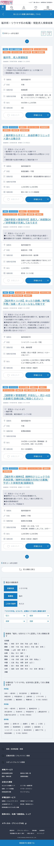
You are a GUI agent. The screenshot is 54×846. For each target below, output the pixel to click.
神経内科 (7, 696)
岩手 (17, 644)
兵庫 (21, 659)
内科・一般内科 (9, 693)
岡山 (17, 662)
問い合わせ (37, 2)
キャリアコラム (25, 792)
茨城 (32, 647)
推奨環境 (42, 830)
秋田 (26, 644)
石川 (7, 615)
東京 (12, 647)
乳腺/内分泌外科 (10, 715)
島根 (26, 662)
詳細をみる (38, 115)
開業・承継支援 (6, 776)
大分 (31, 669)
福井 (21, 653)
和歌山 (36, 659)
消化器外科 (8, 712)
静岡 (21, 656)
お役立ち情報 (7, 782)
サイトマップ (40, 833)
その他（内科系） (42, 699)
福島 (35, 644)
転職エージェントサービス (10, 801)
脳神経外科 (33, 708)
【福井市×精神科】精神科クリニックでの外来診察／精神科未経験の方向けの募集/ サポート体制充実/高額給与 (26, 480)
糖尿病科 (19, 699)
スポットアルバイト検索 (15, 762)
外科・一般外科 (9, 708)
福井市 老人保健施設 (15, 57)
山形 (31, 644)
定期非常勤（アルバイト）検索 (18, 755)
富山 (12, 653)
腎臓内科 (29, 699)
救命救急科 (28, 730)
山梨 (14, 650)
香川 (12, 666)
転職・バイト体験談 (8, 789)
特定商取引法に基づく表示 (17, 833)
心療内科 (29, 696)
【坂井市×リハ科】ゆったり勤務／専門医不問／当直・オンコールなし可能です (26, 302)
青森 (12, 644)
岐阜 (31, 615)
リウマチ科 (40, 696)
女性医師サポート (7, 804)
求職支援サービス (8, 797)
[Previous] (3, 14)
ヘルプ (30, 2)
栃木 (37, 647)
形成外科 (19, 712)
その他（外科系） (26, 715)
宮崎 (35, 669)
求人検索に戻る (29, 569)
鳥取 (21, 662)
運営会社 (12, 830)
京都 (31, 621)
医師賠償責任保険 (7, 773)
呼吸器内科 (18, 696)
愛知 (12, 656)
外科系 (6, 704)
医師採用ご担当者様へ (47, 2)
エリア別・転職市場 (26, 785)
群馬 (41, 647)
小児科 (40, 724)
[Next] (51, 14)
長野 (18, 650)
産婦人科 (16, 724)
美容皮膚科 (8, 733)
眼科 (32, 724)
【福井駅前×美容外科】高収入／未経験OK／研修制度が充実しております (27, 221)
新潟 (23, 650)
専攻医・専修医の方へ (27, 804)
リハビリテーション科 (12, 730)
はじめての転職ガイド (8, 785)
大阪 (12, 659)
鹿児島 (41, 669)
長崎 (21, 669)
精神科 (6, 727)
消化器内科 (23, 693)
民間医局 (7, 2)
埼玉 (21, 647)
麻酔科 (6, 724)
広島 (12, 662)
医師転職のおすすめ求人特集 (10, 807)
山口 (31, 662)
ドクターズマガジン (26, 789)
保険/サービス (7, 769)
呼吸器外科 (30, 712)
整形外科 (22, 708)
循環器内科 (35, 693)
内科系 (6, 689)
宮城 (21, 644)
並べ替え (43, 32)
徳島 (17, 666)
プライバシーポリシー (23, 830)
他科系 (6, 719)
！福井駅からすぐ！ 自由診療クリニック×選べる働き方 (26, 136)
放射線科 (37, 727)
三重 (26, 656)
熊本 (26, 669)
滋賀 (7, 621)
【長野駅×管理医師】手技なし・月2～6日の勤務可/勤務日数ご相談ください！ (26, 396)
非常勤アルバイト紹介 (27, 801)
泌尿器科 (27, 727)
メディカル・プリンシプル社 (13, 823)
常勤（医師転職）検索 (14, 749)
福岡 (12, 669)
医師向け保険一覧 (25, 773)
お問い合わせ (30, 833)
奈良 (31, 659)
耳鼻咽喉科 (17, 727)
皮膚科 (25, 724)
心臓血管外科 (42, 712)
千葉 (17, 647)
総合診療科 (8, 699)
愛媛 (21, 666)
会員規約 (34, 830)
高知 (26, 666)
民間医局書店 (24, 776)
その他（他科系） (22, 733)
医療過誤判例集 (6, 792)
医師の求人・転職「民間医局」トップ (16, 814)
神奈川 (27, 647)
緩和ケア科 (39, 730)
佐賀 (17, 669)
